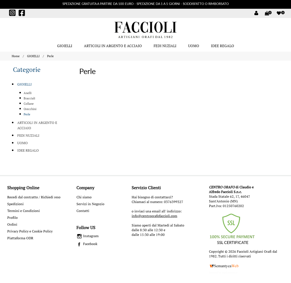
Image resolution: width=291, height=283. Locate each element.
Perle (27, 114)
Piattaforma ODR (20, 238)
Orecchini (30, 109)
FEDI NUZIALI (165, 45)
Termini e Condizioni (23, 210)
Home (16, 56)
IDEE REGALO (222, 45)
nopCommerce (230, 272)
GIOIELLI (64, 45)
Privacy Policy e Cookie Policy (30, 231)
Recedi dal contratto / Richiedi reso (34, 197)
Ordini (12, 224)
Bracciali (29, 98)
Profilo (12, 217)
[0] (265, 13)
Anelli (28, 93)
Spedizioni (15, 204)
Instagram (90, 236)
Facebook (89, 243)
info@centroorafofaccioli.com (154, 215)
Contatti (82, 210)
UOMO (193, 45)
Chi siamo (84, 197)
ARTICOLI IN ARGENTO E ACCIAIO (113, 45)
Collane (29, 104)
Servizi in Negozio (90, 204)
